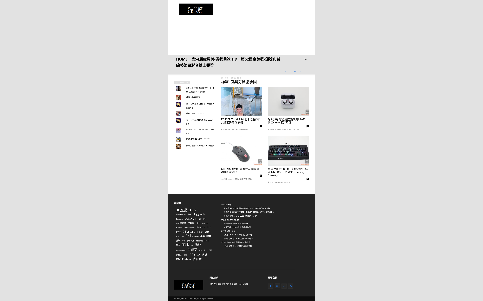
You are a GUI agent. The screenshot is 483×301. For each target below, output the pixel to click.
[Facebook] (286, 71)
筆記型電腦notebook (203, 241)
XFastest (189, 231)
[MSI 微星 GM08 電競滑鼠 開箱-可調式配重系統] (241, 151)
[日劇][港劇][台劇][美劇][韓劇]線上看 (235, 242)
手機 (202, 236)
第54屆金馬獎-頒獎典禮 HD (214, 59)
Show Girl (200, 227)
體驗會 (197, 259)
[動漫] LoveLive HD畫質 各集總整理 (238, 235)
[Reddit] (295, 71)
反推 (177, 236)
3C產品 (182, 210)
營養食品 (190, 240)
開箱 (192, 254)
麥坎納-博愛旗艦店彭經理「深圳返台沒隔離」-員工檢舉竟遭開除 (249, 212)
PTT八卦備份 (226, 204)
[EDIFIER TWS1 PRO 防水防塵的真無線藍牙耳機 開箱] (241, 101)
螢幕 (210, 250)
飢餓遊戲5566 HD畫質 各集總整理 (237, 227)
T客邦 (179, 232)
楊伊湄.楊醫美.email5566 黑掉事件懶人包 (240, 216)
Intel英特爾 (181, 223)
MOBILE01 (194, 223)
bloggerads (199, 214)
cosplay (190, 218)
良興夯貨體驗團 (181, 250)
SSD (209, 227)
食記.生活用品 (183, 259)
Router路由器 (189, 227)
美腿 (185, 244)
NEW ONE (205, 223)
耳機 (191, 245)
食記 (204, 254)
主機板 (199, 232)
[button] (306, 59)
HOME (182, 59)
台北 (189, 235)
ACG (192, 210)
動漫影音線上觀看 (228, 231)
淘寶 (183, 241)
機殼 (178, 240)
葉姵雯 (192, 249)
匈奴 (207, 232)
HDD (200, 219)
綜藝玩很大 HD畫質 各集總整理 (236, 223)
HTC (204, 219)
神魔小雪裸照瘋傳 (193, 97)
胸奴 (198, 245)
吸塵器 (196, 236)
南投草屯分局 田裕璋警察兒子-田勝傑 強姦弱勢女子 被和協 (247, 208)
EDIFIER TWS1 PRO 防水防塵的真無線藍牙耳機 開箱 (240, 121)
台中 (182, 236)
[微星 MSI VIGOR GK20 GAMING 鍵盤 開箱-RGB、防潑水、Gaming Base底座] (288, 151)
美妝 (178, 245)
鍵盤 (185, 255)
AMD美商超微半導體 (183, 214)
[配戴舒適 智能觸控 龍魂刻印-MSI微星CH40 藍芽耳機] (288, 101)
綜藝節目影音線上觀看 (195, 65)
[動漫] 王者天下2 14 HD (195, 113)
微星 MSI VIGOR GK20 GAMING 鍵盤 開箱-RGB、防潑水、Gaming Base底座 (288, 172)
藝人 (205, 250)
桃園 (208, 236)
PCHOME (179, 228)
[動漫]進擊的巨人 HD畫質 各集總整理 (238, 238)
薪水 (200, 250)
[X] (300, 71)
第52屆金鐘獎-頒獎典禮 (260, 59)
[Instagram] (290, 71)
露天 (198, 255)
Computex (179, 219)
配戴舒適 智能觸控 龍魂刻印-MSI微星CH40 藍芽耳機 (287, 121)
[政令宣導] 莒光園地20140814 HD (199, 139)
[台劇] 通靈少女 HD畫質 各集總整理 (200, 145)
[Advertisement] (241, 37)
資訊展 (179, 255)
